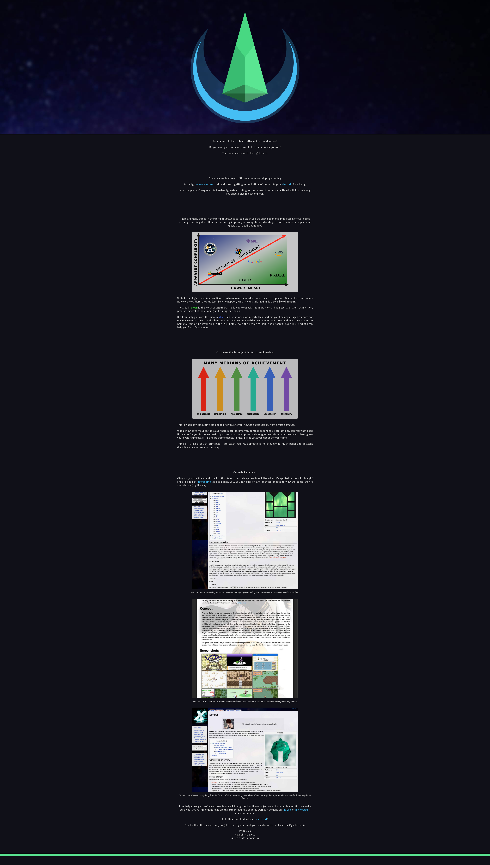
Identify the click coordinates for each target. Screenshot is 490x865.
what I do (286, 184)
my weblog (301, 809)
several (210, 184)
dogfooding (204, 481)
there (197, 184)
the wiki (287, 809)
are (203, 184)
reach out (261, 819)
